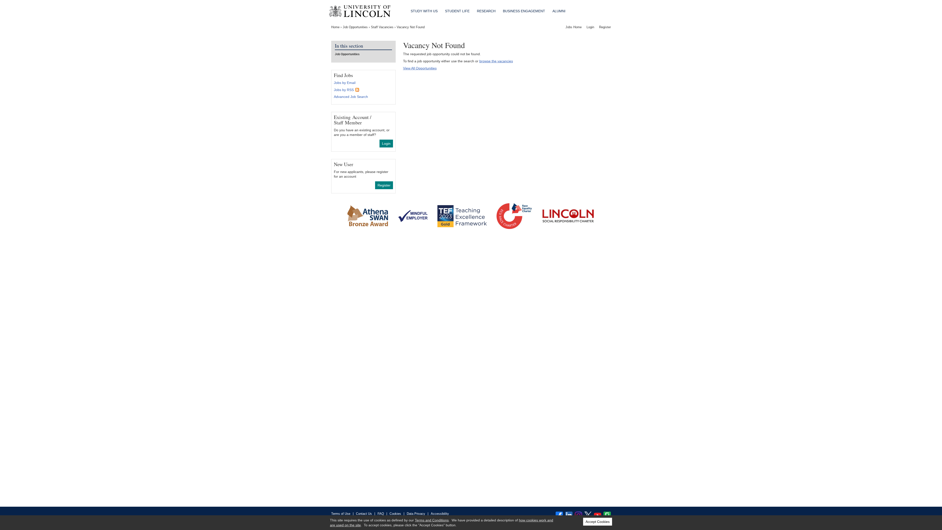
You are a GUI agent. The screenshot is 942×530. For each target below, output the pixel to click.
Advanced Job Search (351, 97)
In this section (349, 46)
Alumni (558, 11)
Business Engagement (524, 11)
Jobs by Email (344, 83)
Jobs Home (573, 27)
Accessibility (440, 514)
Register (605, 27)
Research (486, 11)
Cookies (395, 514)
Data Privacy (416, 514)
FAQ (381, 514)
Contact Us (364, 514)
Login (590, 27)
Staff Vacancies (382, 27)
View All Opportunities (420, 68)
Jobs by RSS (344, 90)
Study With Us (424, 11)
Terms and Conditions (432, 520)
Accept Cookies (598, 522)
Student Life (457, 11)
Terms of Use (340, 514)
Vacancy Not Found (411, 27)
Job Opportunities (355, 27)
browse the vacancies (496, 61)
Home (335, 27)
